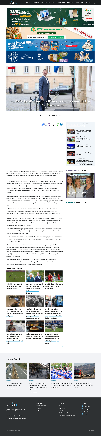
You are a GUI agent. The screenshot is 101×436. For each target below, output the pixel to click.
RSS (85, 403)
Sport (53, 2)
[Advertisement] (34, 137)
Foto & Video (80, 2)
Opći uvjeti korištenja (65, 413)
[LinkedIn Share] (61, 124)
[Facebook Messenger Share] (42, 124)
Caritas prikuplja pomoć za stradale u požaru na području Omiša (83, 385)
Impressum (62, 408)
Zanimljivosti (70, 2)
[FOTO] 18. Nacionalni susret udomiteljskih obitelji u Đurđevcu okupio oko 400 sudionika (84, 139)
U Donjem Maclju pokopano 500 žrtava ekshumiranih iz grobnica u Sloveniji (61, 385)
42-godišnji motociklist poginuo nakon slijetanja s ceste (83, 146)
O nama (61, 403)
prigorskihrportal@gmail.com (17, 418)
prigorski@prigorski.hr (15, 416)
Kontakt (61, 410)
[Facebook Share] (45, 124)
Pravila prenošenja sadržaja (67, 415)
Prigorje (47, 2)
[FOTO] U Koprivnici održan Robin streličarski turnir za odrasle (83, 131)
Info (60, 406)
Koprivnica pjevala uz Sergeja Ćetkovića (84, 153)
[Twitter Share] (53, 124)
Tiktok (85, 414)
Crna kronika (61, 2)
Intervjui (88, 2)
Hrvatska (28, 2)
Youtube (86, 412)
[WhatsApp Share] (57, 124)
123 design (92, 430)
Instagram (87, 409)
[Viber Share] (49, 124)
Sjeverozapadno (38, 2)
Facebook (87, 406)
